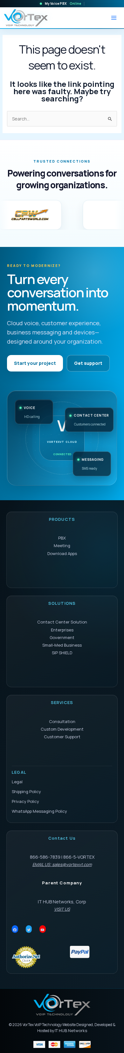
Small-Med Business (62, 645)
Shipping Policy (26, 791)
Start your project (35, 363)
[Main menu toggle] (113, 17)
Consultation (62, 721)
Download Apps (62, 553)
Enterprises (62, 630)
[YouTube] (42, 930)
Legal (17, 782)
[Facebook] (15, 930)
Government (62, 637)
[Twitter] (29, 930)
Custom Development (62, 729)
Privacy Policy (25, 801)
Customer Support (62, 737)
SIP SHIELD (62, 653)
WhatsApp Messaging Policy (39, 811)
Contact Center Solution (62, 622)
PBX (62, 538)
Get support (88, 363)
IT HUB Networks (71, 1030)
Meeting (62, 545)
